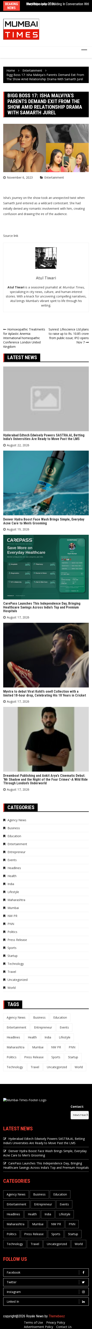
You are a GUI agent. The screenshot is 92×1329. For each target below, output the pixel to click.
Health (11, 876)
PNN (10, 924)
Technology (15, 964)
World (11, 988)
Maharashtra (16, 900)
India (10, 884)
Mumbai (13, 908)
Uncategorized (17, 980)
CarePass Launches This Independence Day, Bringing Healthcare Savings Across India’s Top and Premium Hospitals (41, 607)
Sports (11, 948)
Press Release (17, 940)
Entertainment (54, 177)
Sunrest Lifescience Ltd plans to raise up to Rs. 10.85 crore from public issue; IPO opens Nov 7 (69, 335)
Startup (12, 956)
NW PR (12, 916)
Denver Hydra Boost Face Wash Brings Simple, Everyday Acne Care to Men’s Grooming (43, 521)
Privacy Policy (55, 1322)
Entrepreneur (16, 852)
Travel (11, 972)
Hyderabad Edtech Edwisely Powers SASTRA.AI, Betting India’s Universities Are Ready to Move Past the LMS (44, 437)
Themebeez (57, 1316)
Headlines (14, 868)
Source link (10, 236)
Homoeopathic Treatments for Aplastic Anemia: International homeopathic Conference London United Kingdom (24, 338)
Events (12, 860)
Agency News (16, 820)
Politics (12, 932)
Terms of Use (33, 1322)
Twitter (11, 1282)
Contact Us (64, 1327)
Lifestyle (13, 892)
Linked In (13, 1301)
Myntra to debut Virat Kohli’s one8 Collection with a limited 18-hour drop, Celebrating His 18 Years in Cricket (44, 693)
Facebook (13, 1272)
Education (14, 836)
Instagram (14, 1292)
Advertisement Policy (38, 1327)
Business (13, 828)
